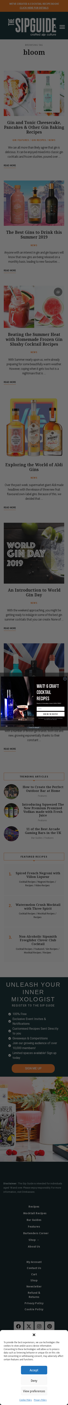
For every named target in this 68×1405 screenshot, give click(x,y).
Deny (34, 1381)
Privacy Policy (40, 1399)
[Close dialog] (64, 678)
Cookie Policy (25, 1399)
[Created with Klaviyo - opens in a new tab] (34, 727)
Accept (34, 1370)
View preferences (34, 1391)
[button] (34, 1335)
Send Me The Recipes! (50, 714)
